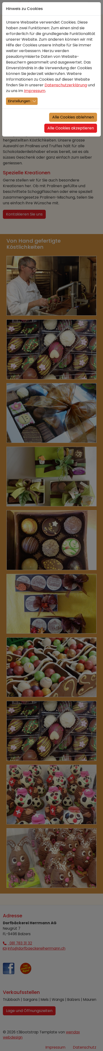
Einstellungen (19, 101)
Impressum (34, 90)
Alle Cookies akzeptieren (70, 128)
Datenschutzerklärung (66, 85)
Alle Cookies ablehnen (73, 117)
